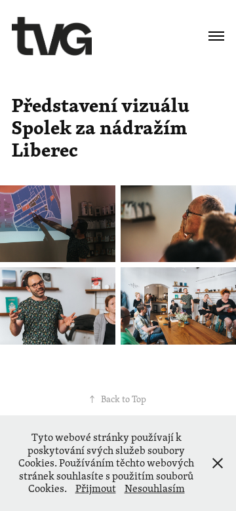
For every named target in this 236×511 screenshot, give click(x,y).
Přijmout (95, 488)
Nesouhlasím (155, 488)
